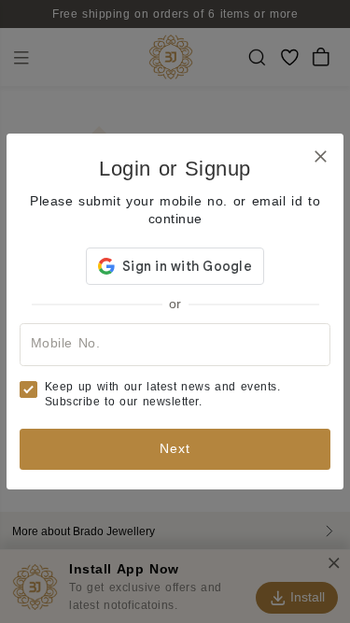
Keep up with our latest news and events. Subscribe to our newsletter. (163, 394)
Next (175, 448)
